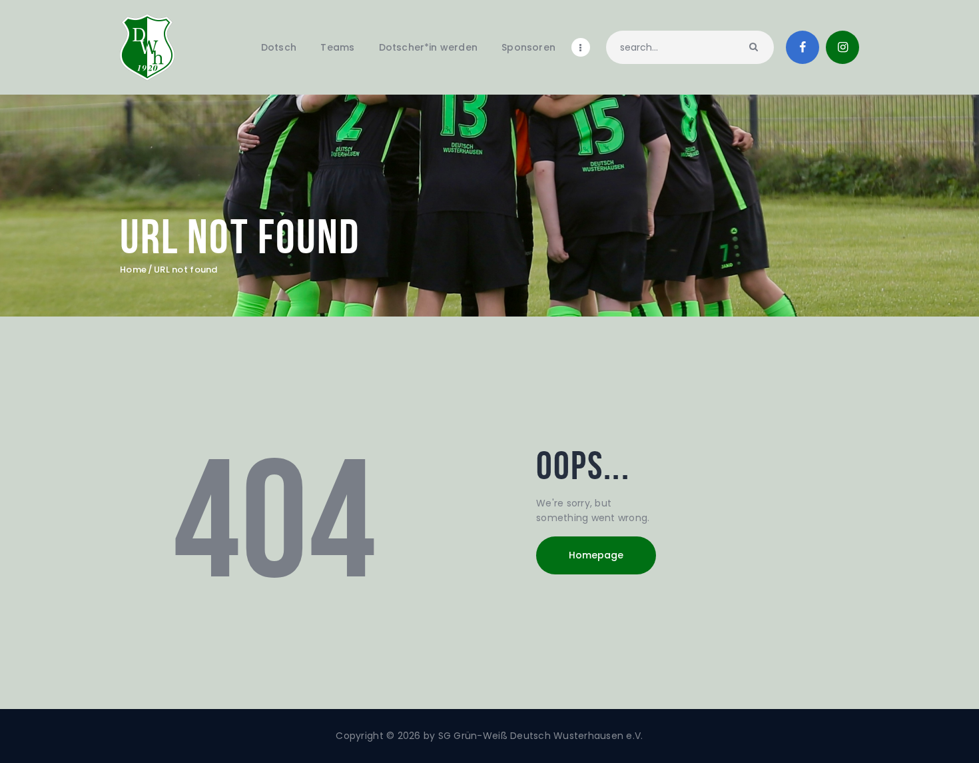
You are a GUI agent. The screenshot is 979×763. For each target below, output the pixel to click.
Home (133, 270)
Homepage (596, 555)
